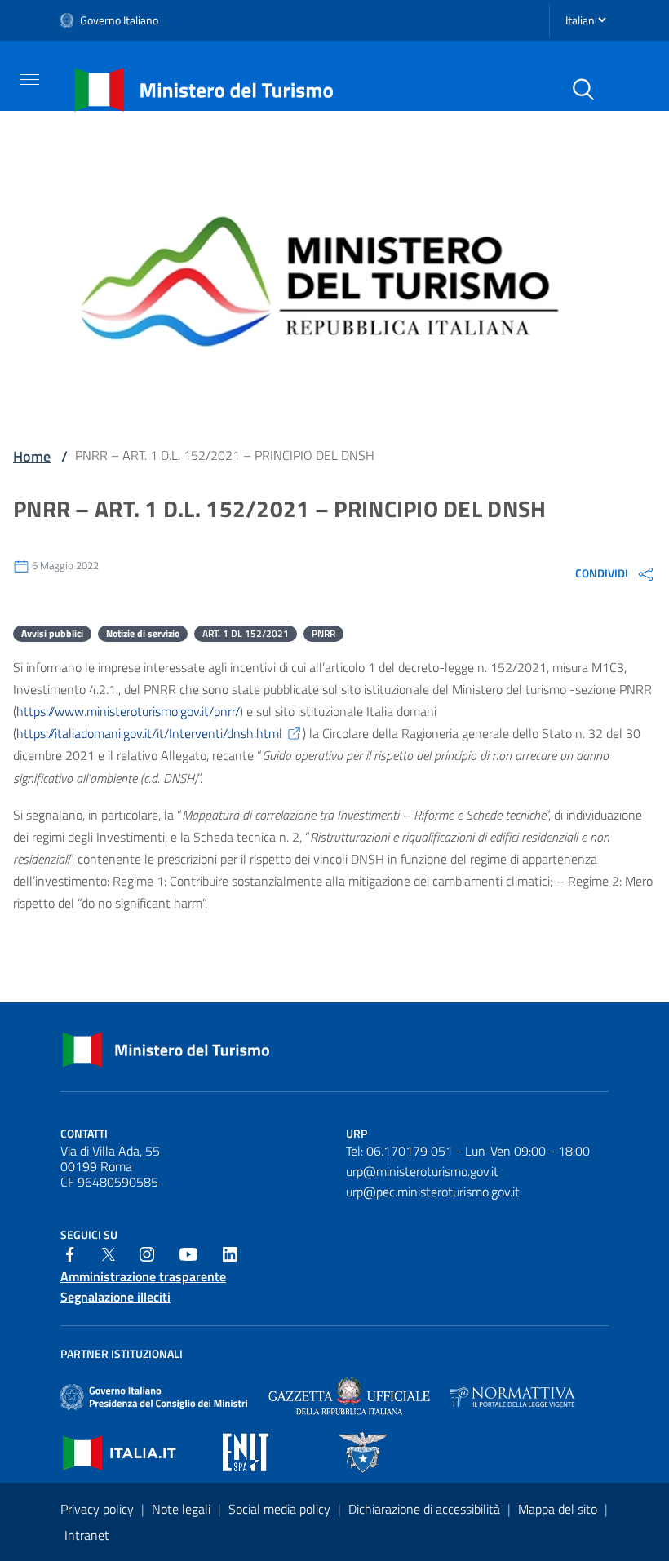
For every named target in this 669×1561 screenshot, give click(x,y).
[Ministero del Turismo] (204, 88)
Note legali (183, 1509)
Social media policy (281, 1509)
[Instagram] (147, 1253)
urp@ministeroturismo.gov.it (422, 1171)
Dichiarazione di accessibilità (425, 1509)
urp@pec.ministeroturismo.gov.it (433, 1191)
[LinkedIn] (230, 1253)
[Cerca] (583, 90)
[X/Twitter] (108, 1253)
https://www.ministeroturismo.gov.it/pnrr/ (128, 711)
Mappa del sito (559, 1509)
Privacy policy (98, 1509)
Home (32, 456)
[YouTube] (188, 1253)
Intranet (86, 1535)
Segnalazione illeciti (115, 1297)
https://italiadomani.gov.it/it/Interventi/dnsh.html (149, 733)
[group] (615, 573)
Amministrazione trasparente (143, 1277)
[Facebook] (70, 1253)
